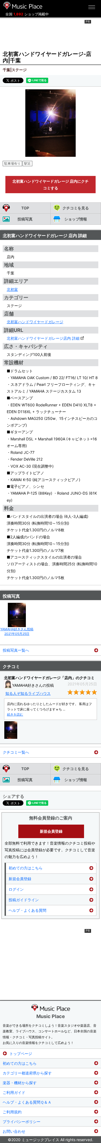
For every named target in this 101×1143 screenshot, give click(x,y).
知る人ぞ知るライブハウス (28, 693)
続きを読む (15, 714)
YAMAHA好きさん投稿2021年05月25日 (16, 631)
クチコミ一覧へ (16, 752)
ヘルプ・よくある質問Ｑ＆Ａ (27, 1102)
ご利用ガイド (14, 1092)
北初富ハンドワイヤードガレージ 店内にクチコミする (50, 184)
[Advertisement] (50, 33)
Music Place (50, 1016)
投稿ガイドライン (24, 899)
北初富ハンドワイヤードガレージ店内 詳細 (43, 338)
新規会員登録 (51, 831)
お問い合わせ (14, 1131)
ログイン (16, 889)
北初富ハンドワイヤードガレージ (35, 321)
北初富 (12, 289)
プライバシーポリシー (21, 1121)
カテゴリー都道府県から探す (27, 1073)
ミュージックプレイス (23, 5)
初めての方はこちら (26, 868)
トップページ (20, 1053)
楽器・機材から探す (20, 1082)
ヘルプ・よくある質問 (27, 910)
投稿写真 (25, 219)
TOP (25, 208)
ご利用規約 (12, 1112)
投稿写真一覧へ (16, 650)
